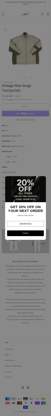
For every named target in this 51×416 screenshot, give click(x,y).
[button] (25, 224)
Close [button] (25, 233)
